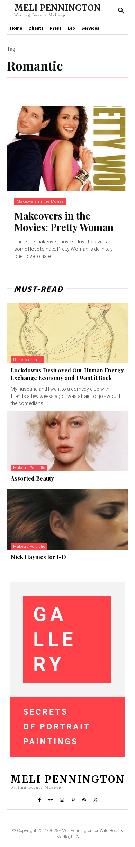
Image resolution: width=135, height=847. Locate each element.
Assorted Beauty (32, 478)
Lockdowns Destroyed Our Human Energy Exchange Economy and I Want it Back (67, 373)
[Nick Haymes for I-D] (67, 519)
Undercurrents (27, 359)
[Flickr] (50, 800)
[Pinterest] (73, 800)
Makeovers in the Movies (40, 201)
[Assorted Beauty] (67, 441)
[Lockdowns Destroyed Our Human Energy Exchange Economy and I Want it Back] (67, 332)
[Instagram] (62, 800)
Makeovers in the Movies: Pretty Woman (64, 221)
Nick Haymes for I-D (38, 556)
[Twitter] (95, 800)
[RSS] (84, 800)
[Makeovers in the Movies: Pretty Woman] (67, 148)
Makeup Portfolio (29, 468)
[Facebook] (39, 800)
